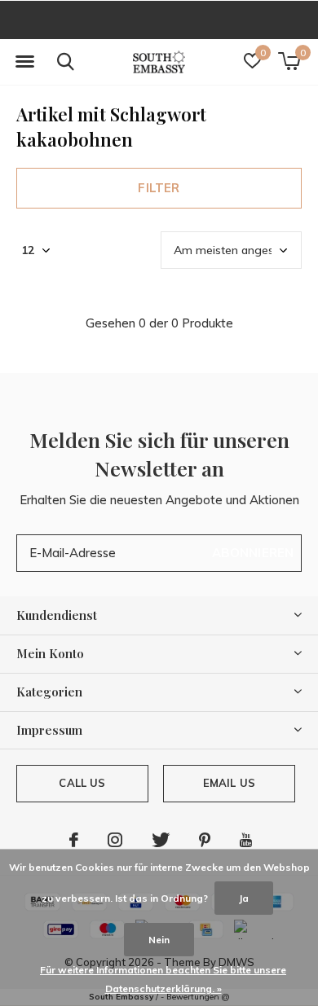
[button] (24, 62)
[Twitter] (161, 840)
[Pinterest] (204, 840)
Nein (159, 940)
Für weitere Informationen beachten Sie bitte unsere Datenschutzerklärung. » (163, 979)
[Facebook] (73, 840)
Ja (244, 898)
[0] (289, 61)
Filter (158, 187)
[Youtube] (246, 840)
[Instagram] (115, 840)
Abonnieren (253, 552)
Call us (82, 782)
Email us (229, 782)
